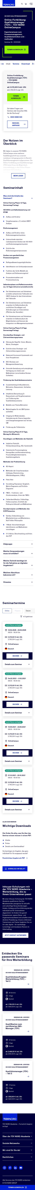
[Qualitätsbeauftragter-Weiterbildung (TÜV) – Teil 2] (17, 988)
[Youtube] (21, 1168)
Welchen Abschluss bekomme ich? (11, 574)
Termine (16, 64)
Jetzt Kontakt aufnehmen (15, 935)
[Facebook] (10, 1168)
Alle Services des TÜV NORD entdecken (16, 1180)
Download (25, 64)
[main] (17, 560)
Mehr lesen (18, 176)
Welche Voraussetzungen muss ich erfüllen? (13, 552)
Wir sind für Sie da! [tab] (11, 1150)
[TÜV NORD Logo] (10, 1117)
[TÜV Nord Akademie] (10, 4)
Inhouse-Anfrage (16, 124)
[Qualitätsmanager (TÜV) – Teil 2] (17, 1082)
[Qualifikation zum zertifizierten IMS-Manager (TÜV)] (17, 1035)
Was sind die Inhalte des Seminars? (13, 197)
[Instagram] (4, 1168)
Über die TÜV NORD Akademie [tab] (16, 1136)
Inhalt (8, 64)
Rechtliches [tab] (8, 1157)
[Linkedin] (15, 1168)
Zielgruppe (7, 544)
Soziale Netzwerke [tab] (11, 1143)
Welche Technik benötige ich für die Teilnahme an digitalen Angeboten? (15, 563)
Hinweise (7, 582)
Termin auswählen (15, 50)
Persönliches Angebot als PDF (14, 858)
